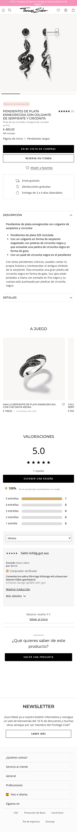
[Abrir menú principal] (3, 10)
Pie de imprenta (31, 821)
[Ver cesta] (73, 10)
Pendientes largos (38, 138)
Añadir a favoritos (41, 168)
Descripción (12, 215)
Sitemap (50, 821)
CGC (16, 812)
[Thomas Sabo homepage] (9, 10)
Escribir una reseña (38, 478)
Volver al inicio (39, 619)
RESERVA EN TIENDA (38, 158)
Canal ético (57, 812)
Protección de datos (34, 812)
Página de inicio (13, 138)
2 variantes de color (26, 411)
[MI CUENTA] (66, 10)
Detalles (10, 297)
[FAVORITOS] (58, 10)
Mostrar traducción (18, 589)
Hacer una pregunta (38, 657)
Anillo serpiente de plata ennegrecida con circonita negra (29, 405)
